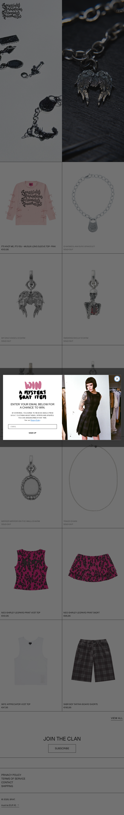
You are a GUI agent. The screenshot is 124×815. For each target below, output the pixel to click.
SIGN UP (32, 433)
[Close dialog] (117, 378)
